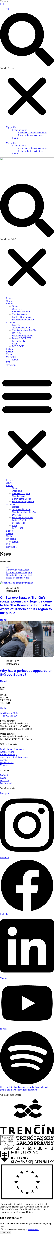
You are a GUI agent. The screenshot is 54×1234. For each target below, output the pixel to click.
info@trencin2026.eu (10, 713)
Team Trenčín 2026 (21, 327)
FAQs (3, 778)
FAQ (14, 343)
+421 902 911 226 (8, 715)
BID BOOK (18, 346)
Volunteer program (21, 311)
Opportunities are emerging (19, 575)
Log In (15, 138)
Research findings (8, 754)
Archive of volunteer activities (32, 132)
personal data (33, 1230)
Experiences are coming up (19, 572)
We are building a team (23, 319)
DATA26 (16, 333)
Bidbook (4, 775)
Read (5, 619)
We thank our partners (22, 335)
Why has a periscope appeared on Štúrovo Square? (26, 672)
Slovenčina (11, 365)
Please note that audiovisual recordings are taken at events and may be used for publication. (24, 1088)
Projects (16, 325)
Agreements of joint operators (14, 757)
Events (9, 298)
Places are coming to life (17, 577)
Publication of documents (12, 749)
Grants (15, 306)
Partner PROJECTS (21, 338)
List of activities (19, 130)
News (9, 301)
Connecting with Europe (17, 569)
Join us (9, 303)
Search (3, 68)
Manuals (4, 765)
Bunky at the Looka (21, 317)
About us (10, 322)
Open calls (17, 309)
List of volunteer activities (30, 135)
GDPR (3, 760)
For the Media (18, 341)
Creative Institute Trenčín (24, 330)
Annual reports (7, 752)
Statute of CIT (7, 762)
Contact (9, 354)
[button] (27, 40)
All (7, 567)
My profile (11, 127)
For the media (6, 783)
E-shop (9, 349)
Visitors (9, 351)
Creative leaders (19, 314)
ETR (2, 4)
